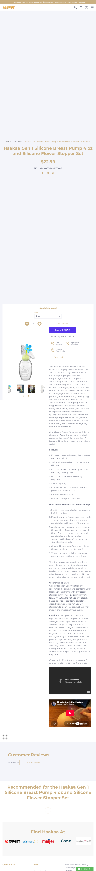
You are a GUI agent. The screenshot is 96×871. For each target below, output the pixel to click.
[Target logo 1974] (12, 841)
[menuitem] (75, 7)
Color (36, 312)
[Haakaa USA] (9, 7)
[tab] (59, 357)
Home (8, 141)
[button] (75, 7)
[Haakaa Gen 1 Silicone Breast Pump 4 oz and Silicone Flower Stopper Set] (26, 362)
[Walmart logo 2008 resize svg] (30, 841)
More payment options (62, 336)
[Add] (40, 324)
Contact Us (86, 869)
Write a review (33, 762)
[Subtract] (27, 324)
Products (18, 141)
